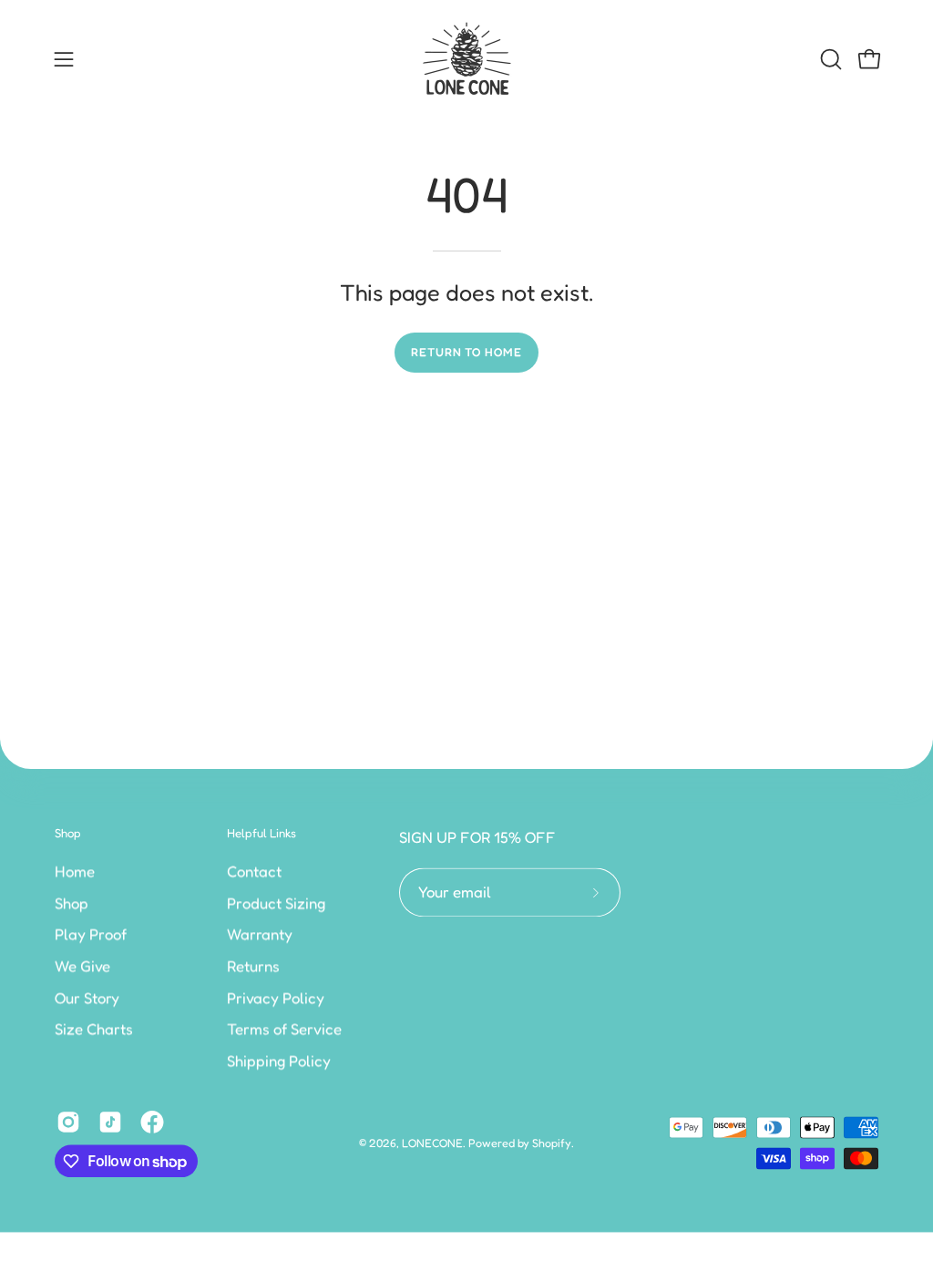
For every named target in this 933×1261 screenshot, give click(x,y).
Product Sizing (276, 903)
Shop (68, 832)
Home (75, 871)
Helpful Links (261, 832)
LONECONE (432, 1143)
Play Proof (91, 934)
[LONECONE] (466, 59)
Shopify (551, 1143)
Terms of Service (284, 1029)
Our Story (87, 997)
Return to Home (466, 352)
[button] (829, 59)
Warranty (259, 934)
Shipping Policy (279, 1060)
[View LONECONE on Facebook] (152, 1122)
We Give (82, 966)
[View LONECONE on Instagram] (68, 1122)
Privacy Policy (275, 997)
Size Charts (94, 1029)
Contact (254, 871)
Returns (253, 966)
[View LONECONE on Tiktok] (110, 1122)
